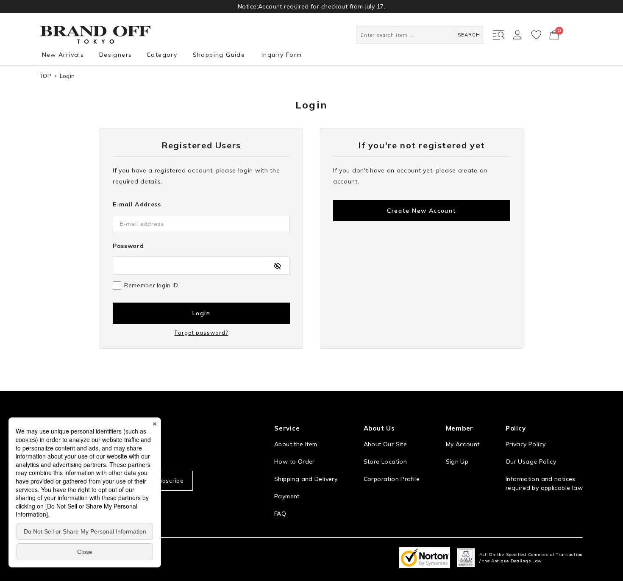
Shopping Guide (219, 54)
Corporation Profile (392, 479)
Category (162, 54)
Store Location (385, 461)
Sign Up (457, 461)
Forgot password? (201, 333)
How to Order (294, 461)
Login (201, 313)
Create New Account (421, 210)
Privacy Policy (525, 444)
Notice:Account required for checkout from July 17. (311, 6)
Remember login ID (151, 285)
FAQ (280, 513)
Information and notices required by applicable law (544, 483)
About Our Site (385, 444)
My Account (463, 444)
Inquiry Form (281, 54)
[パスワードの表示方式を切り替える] (277, 265)
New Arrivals (63, 54)
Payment (287, 496)
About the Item (295, 444)
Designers (115, 54)
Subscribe (169, 480)
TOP (45, 75)
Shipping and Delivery (305, 479)
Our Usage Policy (531, 461)
